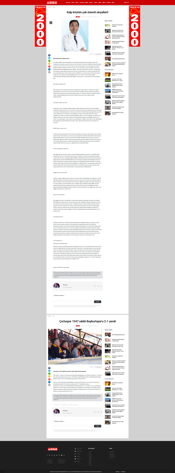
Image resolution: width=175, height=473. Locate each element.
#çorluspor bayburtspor (73, 404)
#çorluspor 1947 (56, 404)
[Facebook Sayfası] (48, 455)
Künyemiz (78, 458)
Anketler (111, 453)
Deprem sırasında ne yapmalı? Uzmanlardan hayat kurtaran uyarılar (118, 64)
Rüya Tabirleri (112, 456)
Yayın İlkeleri (49, 461)
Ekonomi (68, 2)
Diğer (113, 2)
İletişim (78, 461)
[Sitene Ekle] (65, 455)
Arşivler (78, 456)
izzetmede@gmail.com (68, 287)
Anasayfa (49, 7)
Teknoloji (81, 2)
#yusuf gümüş (64, 404)
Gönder (97, 301)
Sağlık (86, 2)
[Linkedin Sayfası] (57, 455)
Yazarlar (78, 453)
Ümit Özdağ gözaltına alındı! (118, 58)
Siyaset (91, 2)
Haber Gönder (61, 462)
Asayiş (95, 2)
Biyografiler (112, 454)
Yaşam (99, 2)
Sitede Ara (112, 451)
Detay (118, 471)
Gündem (108, 2)
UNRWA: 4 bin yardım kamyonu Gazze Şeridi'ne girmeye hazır (117, 91)
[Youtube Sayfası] (55, 455)
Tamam (123, 471)
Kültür (76, 2)
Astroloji (111, 457)
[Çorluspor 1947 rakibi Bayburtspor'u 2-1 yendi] (75, 346)
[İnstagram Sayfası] (53, 455)
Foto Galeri (79, 448)
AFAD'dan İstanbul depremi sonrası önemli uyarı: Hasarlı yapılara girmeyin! (118, 37)
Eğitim (103, 2)
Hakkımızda (49, 459)
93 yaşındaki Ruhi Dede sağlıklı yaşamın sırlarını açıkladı (117, 85)
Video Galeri (79, 451)
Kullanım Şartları (61, 459)
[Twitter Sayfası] (50, 455)
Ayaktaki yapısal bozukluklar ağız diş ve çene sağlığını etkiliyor (118, 102)
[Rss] (60, 455)
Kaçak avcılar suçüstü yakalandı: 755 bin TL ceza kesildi (118, 48)
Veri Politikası (50, 462)
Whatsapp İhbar (61, 461)
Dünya (72, 2)
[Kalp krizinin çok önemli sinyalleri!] (75, 35)
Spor (53, 316)
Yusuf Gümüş (81, 377)
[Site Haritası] (62, 455)
